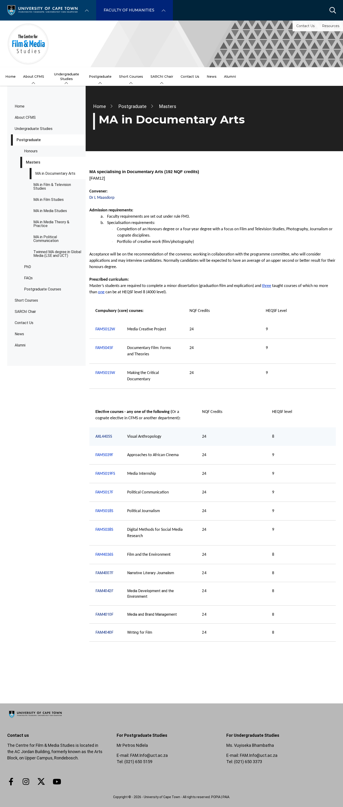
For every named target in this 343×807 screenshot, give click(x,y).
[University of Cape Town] (35, 718)
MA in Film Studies (48, 199)
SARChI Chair (25, 311)
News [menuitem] (212, 76)
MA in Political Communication (46, 239)
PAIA (226, 797)
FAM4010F (104, 614)
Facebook (11, 781)
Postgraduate (29, 140)
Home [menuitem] (10, 76)
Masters (33, 162)
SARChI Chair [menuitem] (161, 76)
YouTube (57, 781)
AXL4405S (103, 436)
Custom (26, 781)
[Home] (42, 10)
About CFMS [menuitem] (33, 76)
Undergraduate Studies (33, 128)
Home (19, 106)
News (19, 334)
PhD (27, 267)
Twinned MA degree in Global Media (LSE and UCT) (57, 254)
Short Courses (26, 300)
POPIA (215, 797)
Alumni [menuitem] (230, 76)
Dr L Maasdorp (101, 198)
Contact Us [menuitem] (190, 76)
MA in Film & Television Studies (52, 186)
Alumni (20, 345)
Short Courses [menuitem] (131, 76)
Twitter (41, 781)
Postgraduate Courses (42, 289)
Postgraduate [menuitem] (100, 76)
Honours (31, 151)
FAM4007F (104, 573)
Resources (330, 26)
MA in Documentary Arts (55, 173)
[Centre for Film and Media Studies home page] (171, 44)
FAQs (28, 278)
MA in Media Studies (50, 211)
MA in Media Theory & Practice (51, 224)
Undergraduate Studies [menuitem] (66, 76)
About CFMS (25, 117)
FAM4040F (104, 632)
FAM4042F (104, 591)
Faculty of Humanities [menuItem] (129, 10)
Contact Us (305, 26)
